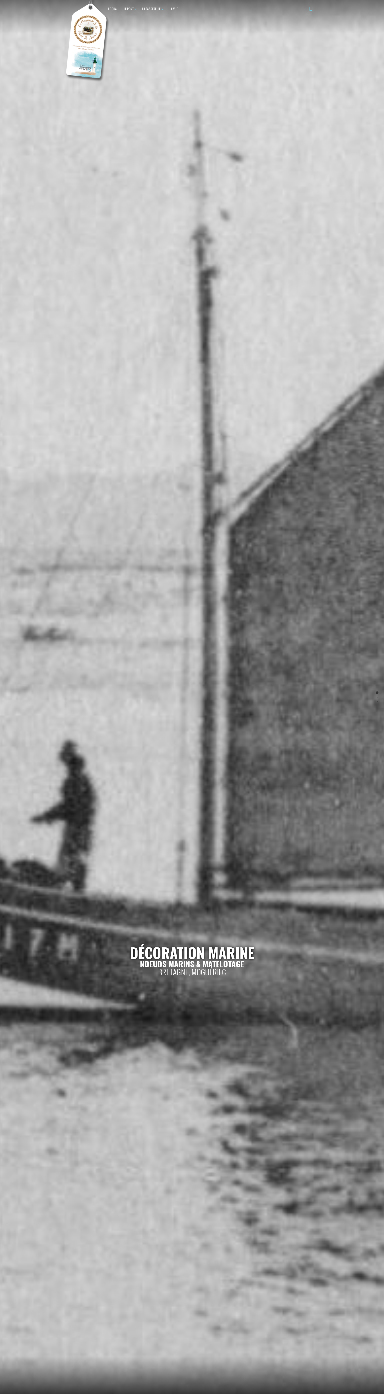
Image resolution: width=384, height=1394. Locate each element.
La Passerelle (151, 8)
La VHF (173, 8)
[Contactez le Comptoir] (311, 9)
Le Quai (113, 8)
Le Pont (128, 8)
